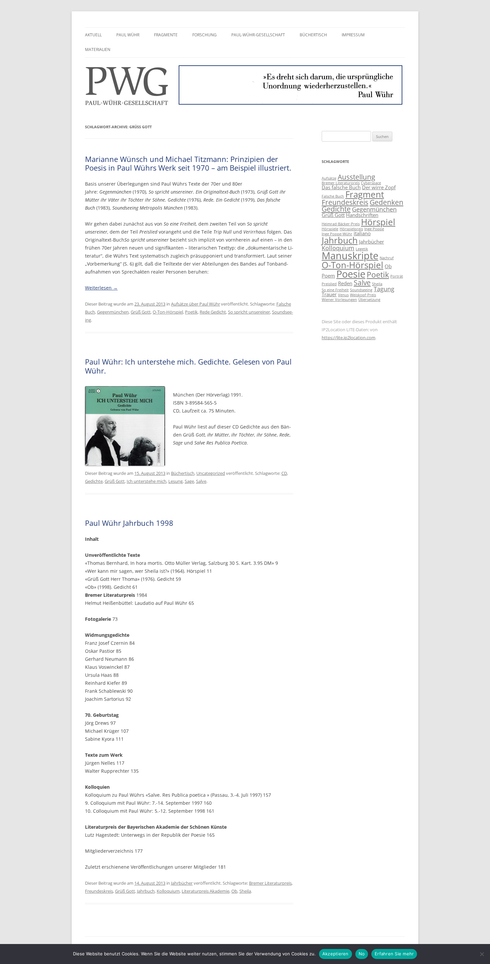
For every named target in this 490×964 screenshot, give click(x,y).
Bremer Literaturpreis (270, 883)
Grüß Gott (141, 312)
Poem (328, 275)
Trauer (329, 294)
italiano (362, 233)
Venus (343, 295)
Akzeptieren (335, 953)
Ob (234, 891)
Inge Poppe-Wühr (337, 234)
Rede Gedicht (213, 312)
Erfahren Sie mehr (394, 953)
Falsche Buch (333, 196)
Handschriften (362, 215)
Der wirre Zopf (379, 187)
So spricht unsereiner (249, 312)
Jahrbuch (146, 891)
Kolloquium (168, 891)
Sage (189, 481)
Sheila (245, 891)
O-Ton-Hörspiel (168, 312)
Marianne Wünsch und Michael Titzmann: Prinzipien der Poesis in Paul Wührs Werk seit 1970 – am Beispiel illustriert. (188, 163)
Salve (201, 481)
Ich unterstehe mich (146, 481)
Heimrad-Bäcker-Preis (341, 224)
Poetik (191, 312)
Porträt (396, 276)
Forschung (204, 35)
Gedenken (386, 202)
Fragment (364, 194)
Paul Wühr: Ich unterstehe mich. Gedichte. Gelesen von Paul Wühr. (188, 366)
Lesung (175, 481)
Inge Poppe (374, 229)
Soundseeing (361, 290)
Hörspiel (378, 222)
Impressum (353, 35)
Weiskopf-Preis (363, 295)
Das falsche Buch (341, 187)
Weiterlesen (101, 288)
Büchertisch (313, 35)
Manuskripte (350, 255)
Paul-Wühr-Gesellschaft (258, 35)
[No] (481, 954)
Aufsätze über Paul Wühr (195, 304)
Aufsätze (329, 178)
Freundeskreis (99, 891)
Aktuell (93, 35)
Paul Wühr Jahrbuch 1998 (129, 523)
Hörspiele (330, 229)
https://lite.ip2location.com (348, 338)
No (362, 953)
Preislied (329, 284)
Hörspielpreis (351, 229)
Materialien (97, 49)
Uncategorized (210, 473)
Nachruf (387, 258)
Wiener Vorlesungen (339, 299)
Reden (345, 283)
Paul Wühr (127, 35)
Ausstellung (356, 177)
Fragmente (166, 35)
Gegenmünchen (113, 312)
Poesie (350, 274)
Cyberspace (371, 183)
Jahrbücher (182, 883)
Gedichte (94, 481)
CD (284, 473)
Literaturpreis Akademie (205, 891)
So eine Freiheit (335, 290)
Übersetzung (369, 299)
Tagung (384, 289)
